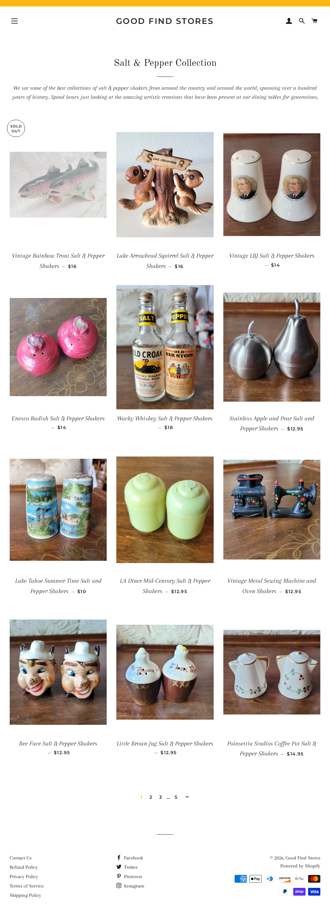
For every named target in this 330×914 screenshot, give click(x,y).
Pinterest (132, 876)
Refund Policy (24, 867)
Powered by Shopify (300, 866)
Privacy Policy (24, 876)
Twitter (130, 867)
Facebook (133, 858)
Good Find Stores (165, 21)
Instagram (133, 886)
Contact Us (21, 858)
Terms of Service (27, 886)
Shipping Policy (25, 895)
